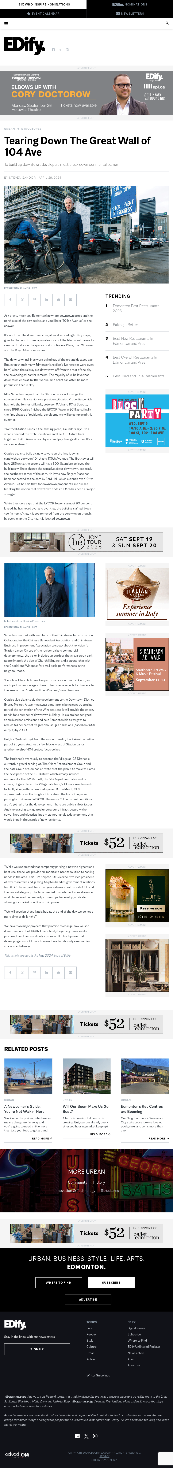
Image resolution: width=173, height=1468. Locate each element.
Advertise (88, 1299)
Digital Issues (136, 1328)
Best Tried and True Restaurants (139, 376)
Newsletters (136, 1353)
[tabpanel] (86, 1280)
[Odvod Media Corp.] (17, 1455)
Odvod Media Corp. (101, 1452)
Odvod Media (109, 1460)
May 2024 (46, 955)
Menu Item (94, 1369)
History (99, 1182)
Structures (31, 129)
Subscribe (111, 1282)
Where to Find (58, 1282)
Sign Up (37, 1349)
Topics (91, 1322)
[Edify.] (24, 46)
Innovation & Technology (74, 1190)
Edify (132, 1322)
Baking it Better (125, 324)
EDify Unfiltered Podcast (144, 1347)
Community (77, 1182)
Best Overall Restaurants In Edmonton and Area (135, 360)
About (132, 1359)
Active (90, 1359)
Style (89, 1340)
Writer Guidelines (98, 1375)
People (91, 1334)
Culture (91, 1347)
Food (89, 1328)
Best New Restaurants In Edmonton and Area (133, 341)
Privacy (104, 1456)
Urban (9, 129)
